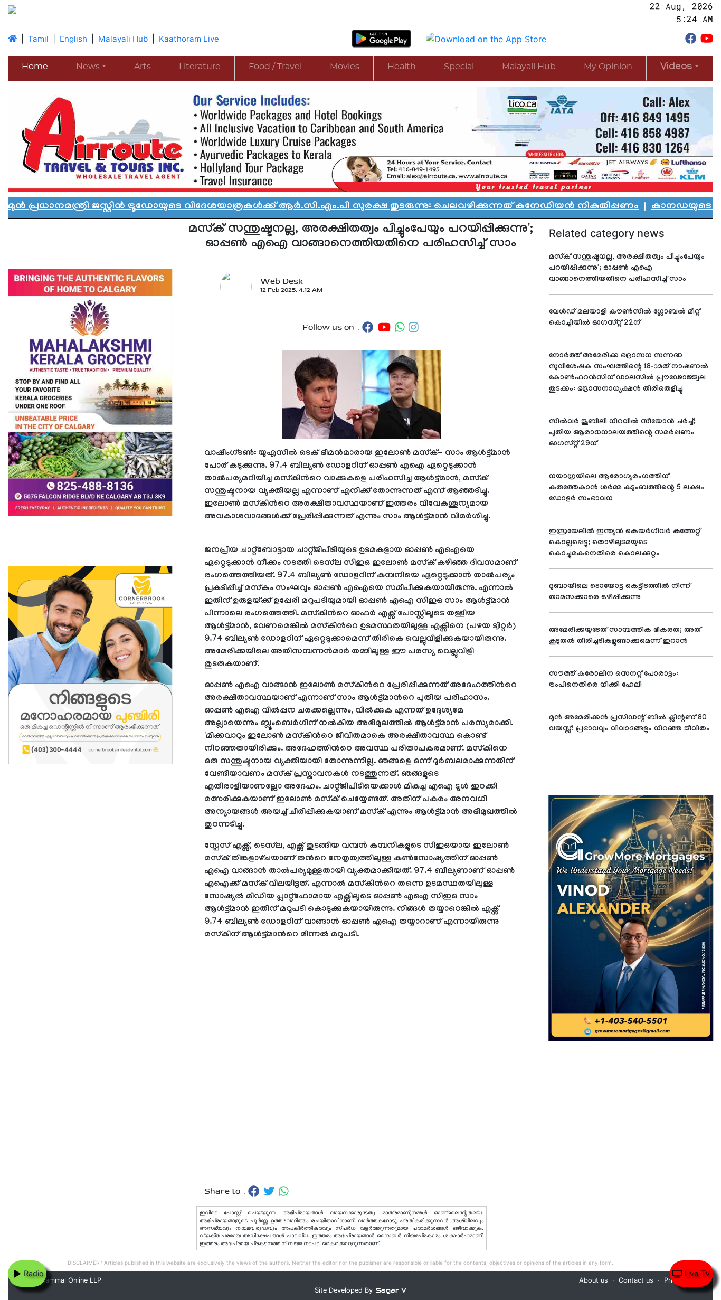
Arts (142, 66)
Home (35, 66)
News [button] (88, 66)
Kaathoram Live (189, 39)
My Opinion (608, 66)
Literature (200, 66)
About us (593, 1280)
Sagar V (391, 1290)
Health (401, 66)
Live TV (696, 1273)
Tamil (38, 39)
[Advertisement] (360, 1063)
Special (459, 66)
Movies (344, 66)
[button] (680, 68)
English (73, 39)
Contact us (636, 1280)
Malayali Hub (123, 39)
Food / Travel (275, 66)
